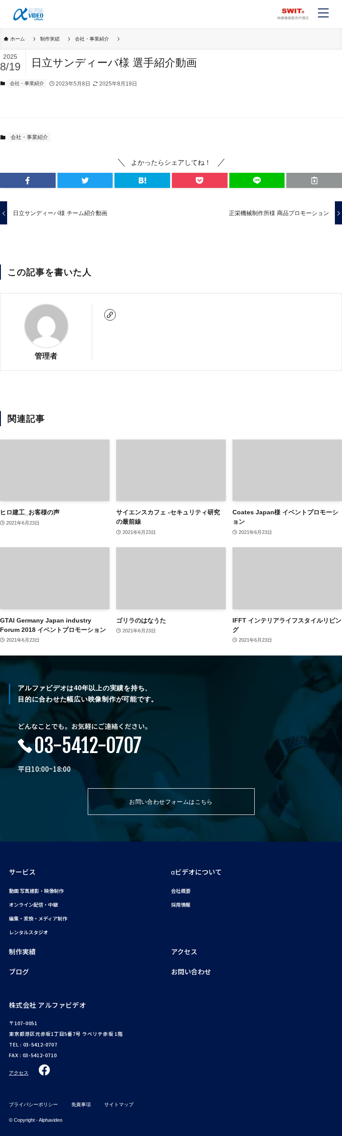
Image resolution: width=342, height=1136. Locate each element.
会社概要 (181, 890)
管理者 (46, 356)
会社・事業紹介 (27, 83)
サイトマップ (119, 1104)
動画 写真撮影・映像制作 (36, 890)
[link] (110, 315)
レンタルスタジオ (28, 932)
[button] (28, 180)
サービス (22, 871)
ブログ (19, 971)
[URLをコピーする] (314, 180)
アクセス (184, 951)
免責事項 (81, 1104)
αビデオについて (196, 871)
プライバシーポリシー (33, 1104)
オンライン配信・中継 (33, 904)
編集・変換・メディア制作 (38, 918)
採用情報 (181, 904)
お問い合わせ (191, 971)
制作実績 (22, 951)
